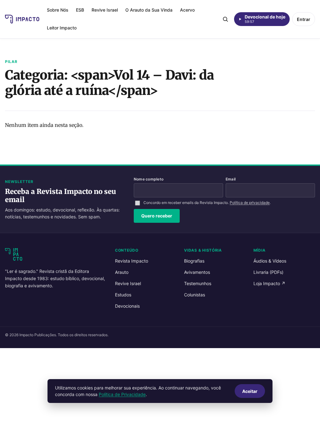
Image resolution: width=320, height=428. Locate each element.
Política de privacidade (250, 202)
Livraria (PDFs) (268, 272)
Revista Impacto (131, 261)
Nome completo (148, 179)
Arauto (121, 272)
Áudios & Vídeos (269, 261)
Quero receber (156, 215)
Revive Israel (105, 10)
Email (231, 179)
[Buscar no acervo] (225, 19)
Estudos (123, 294)
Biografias (194, 261)
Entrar (303, 19)
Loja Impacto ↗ (269, 283)
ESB (80, 10)
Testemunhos (197, 283)
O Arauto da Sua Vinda (148, 10)
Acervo (187, 10)
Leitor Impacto (62, 27)
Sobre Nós (57, 10)
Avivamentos (197, 272)
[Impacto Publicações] (22, 19)
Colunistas (194, 294)
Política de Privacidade (122, 394)
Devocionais (127, 306)
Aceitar (250, 391)
